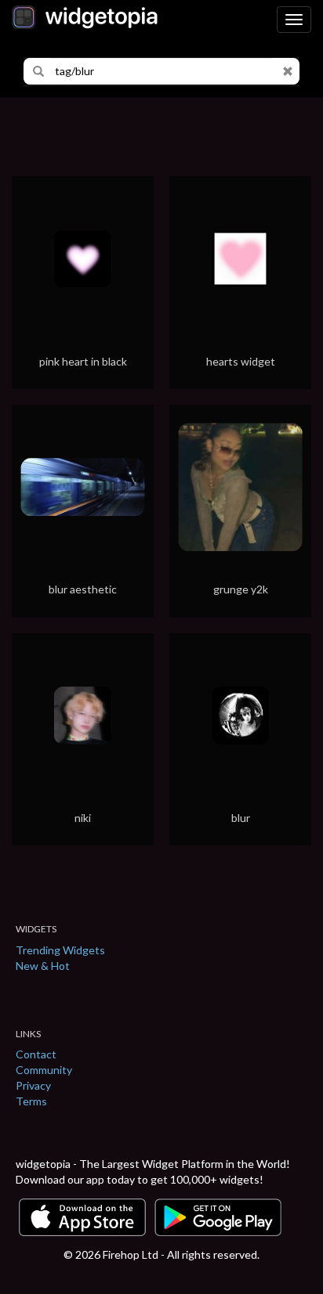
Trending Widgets (60, 950)
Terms (31, 1101)
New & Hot (43, 965)
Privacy (33, 1085)
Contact (36, 1054)
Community (44, 1069)
